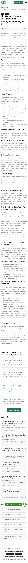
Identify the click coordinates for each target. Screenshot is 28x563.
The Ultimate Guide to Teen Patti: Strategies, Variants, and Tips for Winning (12, 423)
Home (2, 7)
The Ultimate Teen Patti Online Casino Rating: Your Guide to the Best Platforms (14, 450)
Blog (6, 7)
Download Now (18, 2)
